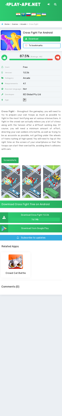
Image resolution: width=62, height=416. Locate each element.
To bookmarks (36, 45)
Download (33, 39)
